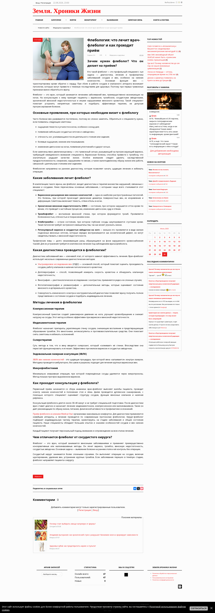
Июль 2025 (164, 228)
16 (160, 246)
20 (179, 246)
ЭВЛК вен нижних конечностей (48, 359)
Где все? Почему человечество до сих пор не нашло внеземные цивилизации (163, 66)
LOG (166, 175)
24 (165, 250)
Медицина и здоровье (61, 28)
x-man (173, 290)
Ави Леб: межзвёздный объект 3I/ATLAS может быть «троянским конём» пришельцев (161, 57)
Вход (95, 510)
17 (165, 246)
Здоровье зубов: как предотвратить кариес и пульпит (73, 546)
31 (165, 254)
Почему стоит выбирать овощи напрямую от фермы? (73, 524)
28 (150, 254)
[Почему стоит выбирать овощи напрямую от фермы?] (41, 529)
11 (169, 241)
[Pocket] (141, 488)
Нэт (166, 184)
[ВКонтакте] (134, 488)
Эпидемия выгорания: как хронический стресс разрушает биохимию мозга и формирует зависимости (94, 535)
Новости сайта (43, 28)
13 (179, 241)
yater (166, 201)
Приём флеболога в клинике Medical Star (53, 414)
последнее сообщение (156, 175)
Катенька (168, 209)
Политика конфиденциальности (163, 580)
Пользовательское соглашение (162, 578)
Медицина (38, 476)
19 (174, 246)
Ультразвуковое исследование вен (55, 264)
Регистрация (85, 510)
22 (155, 250)
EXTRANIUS (174, 348)
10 (165, 241)
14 (150, 246)
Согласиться (199, 608)
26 (174, 250)
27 (179, 250)
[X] (138, 488)
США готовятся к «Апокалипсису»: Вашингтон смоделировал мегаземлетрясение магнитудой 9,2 (162, 48)
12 (174, 241)
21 (150, 250)
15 (155, 246)
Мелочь (163, 328)
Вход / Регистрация (43, 3)
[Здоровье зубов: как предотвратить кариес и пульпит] (41, 551)
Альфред (163, 307)
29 (155, 254)
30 (160, 254)
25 (169, 250)
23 (160, 250)
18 (169, 246)
